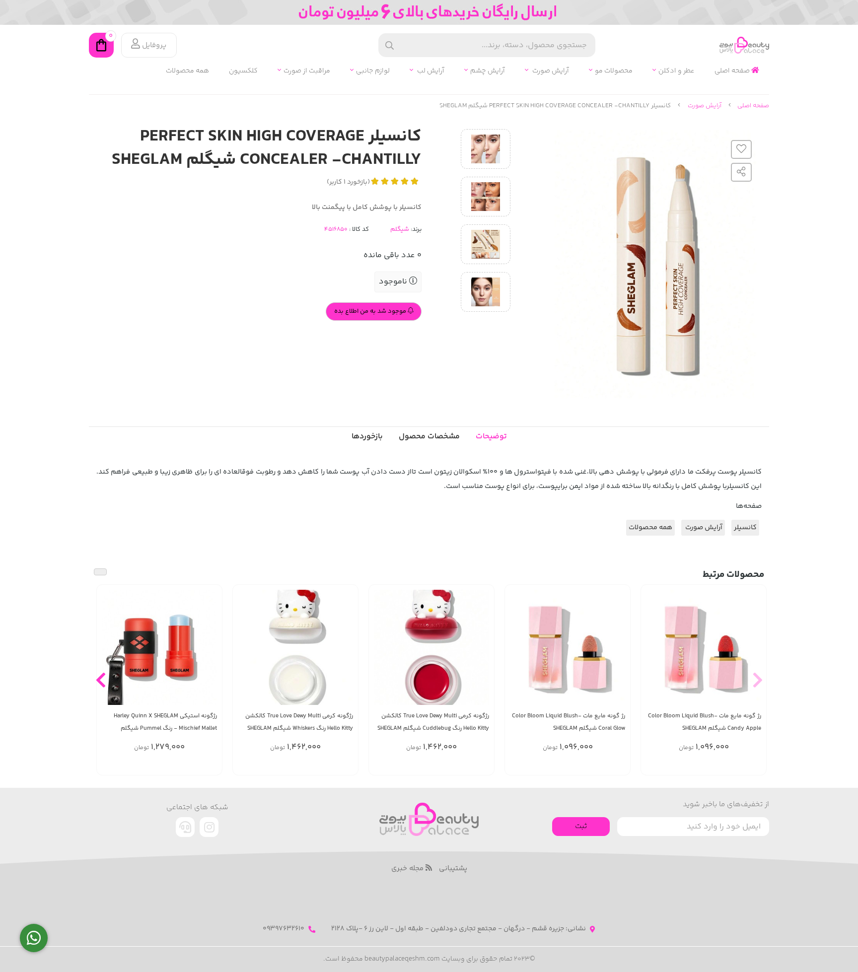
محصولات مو (614, 71)
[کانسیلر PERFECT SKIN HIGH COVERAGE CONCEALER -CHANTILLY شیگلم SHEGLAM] (429, 819)
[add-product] (752, 652)
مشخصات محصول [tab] (429, 436)
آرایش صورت (550, 71)
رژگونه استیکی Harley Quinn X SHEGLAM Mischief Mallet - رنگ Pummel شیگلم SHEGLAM (165, 722)
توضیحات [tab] (491, 436)
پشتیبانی (453, 868)
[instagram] (209, 827)
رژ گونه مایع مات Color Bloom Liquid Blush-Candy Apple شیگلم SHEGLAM (704, 722)
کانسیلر (745, 527)
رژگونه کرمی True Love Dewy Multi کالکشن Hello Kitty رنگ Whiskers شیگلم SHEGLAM (299, 722)
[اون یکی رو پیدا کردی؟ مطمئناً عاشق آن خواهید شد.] (431, 647)
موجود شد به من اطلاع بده (371, 311)
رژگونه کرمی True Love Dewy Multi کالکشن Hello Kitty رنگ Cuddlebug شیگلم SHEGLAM (433, 722)
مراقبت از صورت (307, 71)
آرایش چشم (487, 71)
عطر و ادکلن (676, 71)
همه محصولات (187, 71)
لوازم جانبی (373, 71)
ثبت (581, 826)
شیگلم (399, 229)
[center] (389, 45)
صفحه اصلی (733, 71)
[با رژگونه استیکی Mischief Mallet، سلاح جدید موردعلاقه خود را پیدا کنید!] (159, 647)
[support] (185, 827)
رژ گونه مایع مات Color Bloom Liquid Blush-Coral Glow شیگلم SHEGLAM (568, 722)
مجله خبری (408, 868)
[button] (757, 680)
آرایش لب (430, 71)
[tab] (367, 437)
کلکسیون (243, 71)
